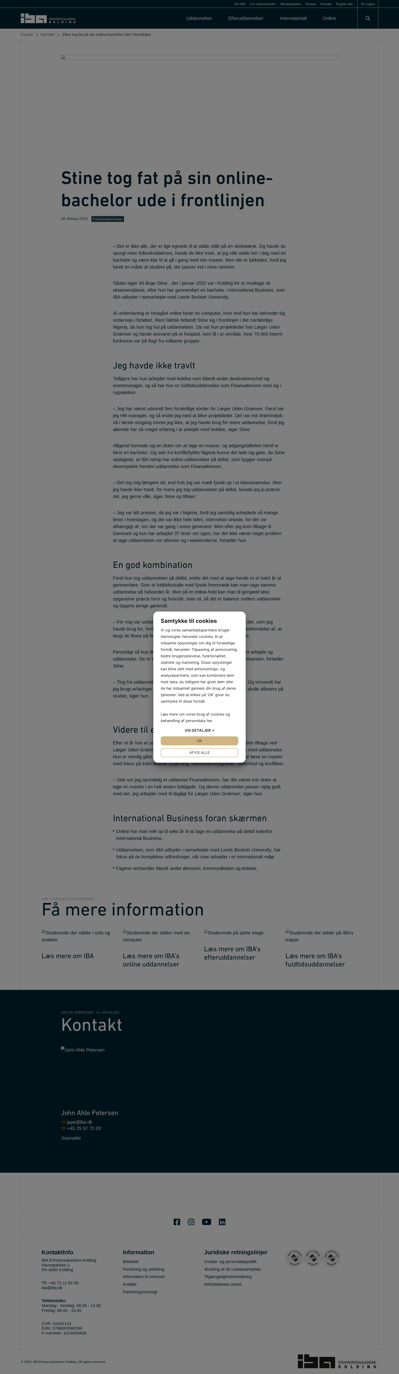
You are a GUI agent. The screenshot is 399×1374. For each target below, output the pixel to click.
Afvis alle (199, 752)
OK (199, 740)
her (209, 720)
